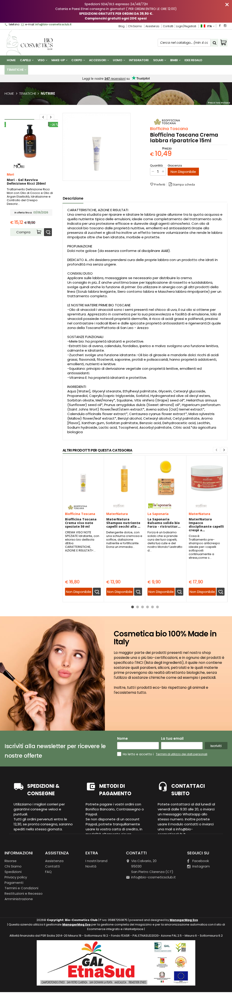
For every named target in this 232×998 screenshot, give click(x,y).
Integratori (139, 60)
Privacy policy (16, 877)
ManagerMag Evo (184, 920)
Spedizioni (13, 871)
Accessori (98, 60)
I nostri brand (127, 70)
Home (11, 60)
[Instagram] (225, 25)
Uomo (118, 60)
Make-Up (58, 60)
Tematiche (15, 70)
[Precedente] (43, 117)
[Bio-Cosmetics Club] (31, 43)
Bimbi (174, 60)
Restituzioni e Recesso (24, 893)
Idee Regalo (193, 60)
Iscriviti (216, 745)
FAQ (48, 871)
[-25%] (31, 160)
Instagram (201, 866)
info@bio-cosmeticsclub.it (53, 24)
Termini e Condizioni (21, 888)
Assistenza (152, 26)
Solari (158, 60)
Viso (41, 60)
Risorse (11, 860)
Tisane (35, 70)
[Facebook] (219, 25)
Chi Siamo (135, 26)
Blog (121, 26)
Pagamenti (14, 882)
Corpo (77, 60)
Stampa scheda (184, 184)
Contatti (168, 26)
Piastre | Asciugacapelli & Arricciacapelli (78, 70)
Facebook (200, 860)
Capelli (25, 60)
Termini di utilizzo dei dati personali (181, 754)
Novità (148, 70)
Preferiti (157, 184)
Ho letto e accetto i (139, 754)
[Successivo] (224, 450)
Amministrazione (19, 899)
